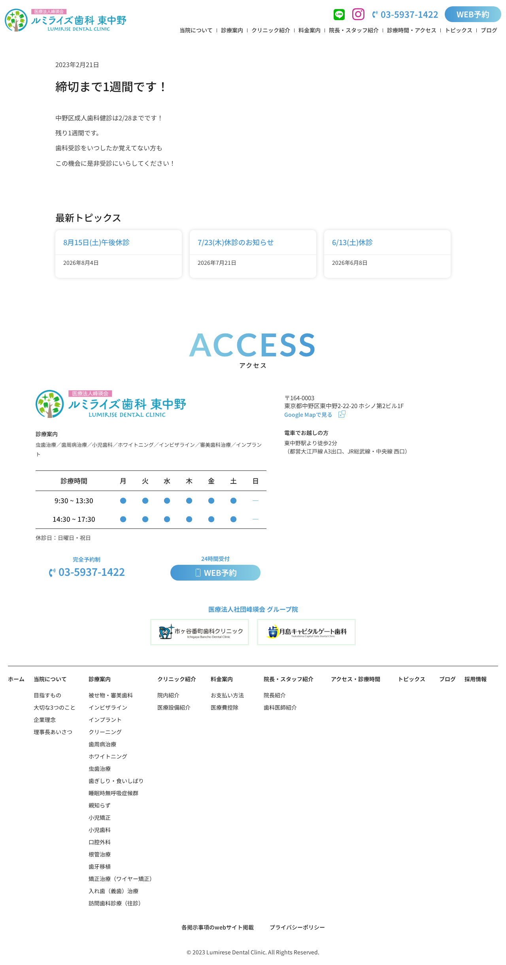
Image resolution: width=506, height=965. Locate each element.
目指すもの (47, 695)
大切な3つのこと (55, 707)
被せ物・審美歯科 (111, 695)
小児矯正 (100, 817)
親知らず (100, 805)
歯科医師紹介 (280, 707)
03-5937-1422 (409, 13)
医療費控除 (224, 707)
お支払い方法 (227, 695)
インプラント (105, 719)
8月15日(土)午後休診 (96, 242)
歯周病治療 (102, 744)
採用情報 (475, 679)
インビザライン (108, 707)
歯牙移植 (100, 866)
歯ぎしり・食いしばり (116, 781)
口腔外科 (100, 842)
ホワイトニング (108, 756)
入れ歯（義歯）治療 (113, 891)
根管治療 (100, 854)
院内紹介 (168, 695)
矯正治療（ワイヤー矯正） (122, 879)
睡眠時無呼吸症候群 (113, 793)
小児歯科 (100, 830)
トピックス (458, 30)
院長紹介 (275, 695)
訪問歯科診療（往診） (116, 903)
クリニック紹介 (270, 30)
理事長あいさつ (53, 732)
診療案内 (232, 30)
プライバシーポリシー (297, 927)
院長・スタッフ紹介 (354, 30)
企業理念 (45, 719)
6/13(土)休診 (352, 242)
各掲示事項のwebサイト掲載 (217, 927)
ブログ (489, 30)
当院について (196, 30)
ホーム (16, 679)
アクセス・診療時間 (355, 679)
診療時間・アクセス (411, 30)
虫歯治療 (100, 768)
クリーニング (105, 732)
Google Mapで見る (308, 414)
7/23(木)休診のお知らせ (236, 242)
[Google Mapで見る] (342, 414)
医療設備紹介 (174, 707)
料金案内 (309, 30)
